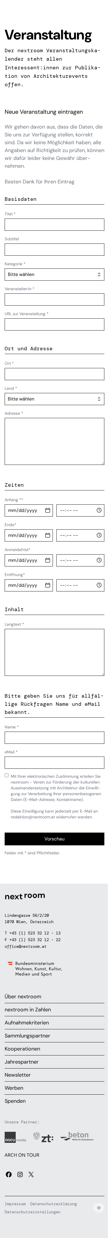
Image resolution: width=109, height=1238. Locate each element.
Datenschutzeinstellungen (32, 1211)
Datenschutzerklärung (53, 1203)
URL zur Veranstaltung (27, 313)
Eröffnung (15, 574)
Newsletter (18, 1074)
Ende (10, 524)
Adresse (14, 413)
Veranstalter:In (20, 288)
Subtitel (12, 238)
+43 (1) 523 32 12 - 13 (34, 933)
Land (11, 388)
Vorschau (54, 839)
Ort (9, 363)
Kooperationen (22, 1048)
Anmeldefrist (18, 549)
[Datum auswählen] (48, 510)
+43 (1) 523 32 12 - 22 (34, 939)
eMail (11, 752)
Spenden (15, 1101)
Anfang (14, 499)
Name (12, 727)
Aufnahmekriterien (27, 1022)
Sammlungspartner (27, 1035)
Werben (14, 1087)
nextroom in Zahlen (28, 1009)
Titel (10, 213)
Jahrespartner (22, 1061)
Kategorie (15, 263)
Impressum (15, 1203)
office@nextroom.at (26, 946)
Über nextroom (23, 996)
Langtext (14, 624)
